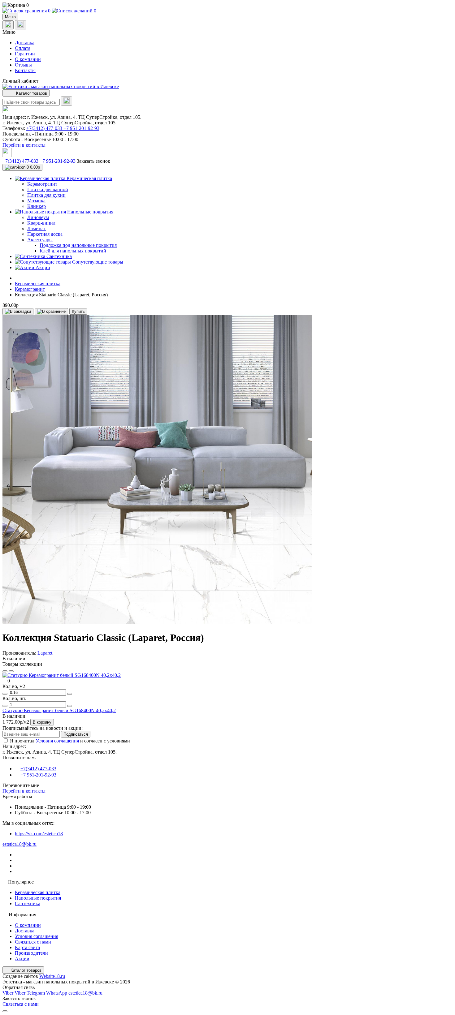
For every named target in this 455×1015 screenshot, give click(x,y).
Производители (31, 953)
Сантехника (27, 903)
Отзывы (23, 64)
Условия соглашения (57, 740)
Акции (22, 958)
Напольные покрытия (38, 898)
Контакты (25, 70)
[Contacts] (20, 24)
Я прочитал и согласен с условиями (70, 740)
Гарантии (25, 53)
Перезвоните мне (20, 785)
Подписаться (75, 734)
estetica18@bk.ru (19, 844)
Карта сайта (27, 947)
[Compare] (11, 671)
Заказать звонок (93, 161)
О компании (28, 59)
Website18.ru (52, 976)
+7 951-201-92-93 (81, 128)
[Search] (66, 101)
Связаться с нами (33, 941)
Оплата (22, 48)
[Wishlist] (4, 671)
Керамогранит (30, 289)
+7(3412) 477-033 (44, 128)
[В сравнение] (51, 311)
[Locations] (8, 24)
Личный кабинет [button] (20, 81)
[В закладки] (17, 311)
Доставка (24, 42)
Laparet (44, 653)
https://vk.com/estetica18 (39, 833)
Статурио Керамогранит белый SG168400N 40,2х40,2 (59, 710)
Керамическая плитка (37, 283)
